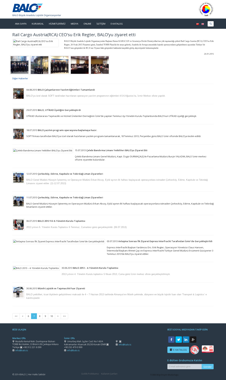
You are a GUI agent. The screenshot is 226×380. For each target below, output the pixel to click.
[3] (80, 64)
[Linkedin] (186, 339)
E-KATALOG (180, 349)
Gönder (207, 366)
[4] (59, 64)
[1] (19, 64)
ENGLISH (202, 24)
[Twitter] (179, 339)
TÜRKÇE (197, 24)
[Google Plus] (193, 339)
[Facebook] (171, 339)
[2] (39, 64)
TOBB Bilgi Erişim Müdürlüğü (164, 374)
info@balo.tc (21, 350)
